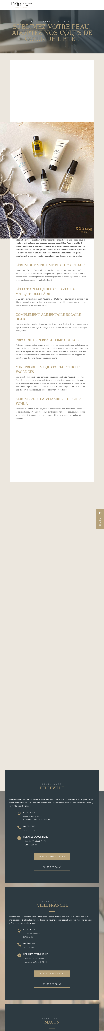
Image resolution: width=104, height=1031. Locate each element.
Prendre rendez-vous (52, 856)
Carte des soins (52, 867)
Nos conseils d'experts (52, 21)
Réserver (100, 520)
